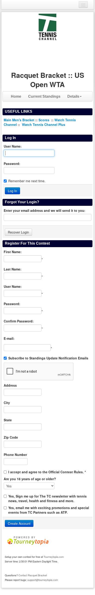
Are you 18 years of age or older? (30, 479)
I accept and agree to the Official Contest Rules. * (47, 472)
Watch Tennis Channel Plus (43, 124)
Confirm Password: (19, 321)
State (8, 420)
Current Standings (44, 96)
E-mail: (9, 338)
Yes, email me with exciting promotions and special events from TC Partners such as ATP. (48, 510)
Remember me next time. (26, 181)
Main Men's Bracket (19, 120)
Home (16, 96)
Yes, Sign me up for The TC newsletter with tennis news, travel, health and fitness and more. (47, 498)
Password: (12, 163)
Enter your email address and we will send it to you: (44, 210)
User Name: (13, 146)
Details (73, 96)
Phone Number (15, 454)
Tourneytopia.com (54, 557)
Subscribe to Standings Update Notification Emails (48, 358)
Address (10, 385)
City (7, 402)
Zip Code (11, 437)
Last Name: (12, 269)
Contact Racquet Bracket (32, 575)
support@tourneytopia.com (42, 580)
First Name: (13, 251)
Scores (44, 120)
